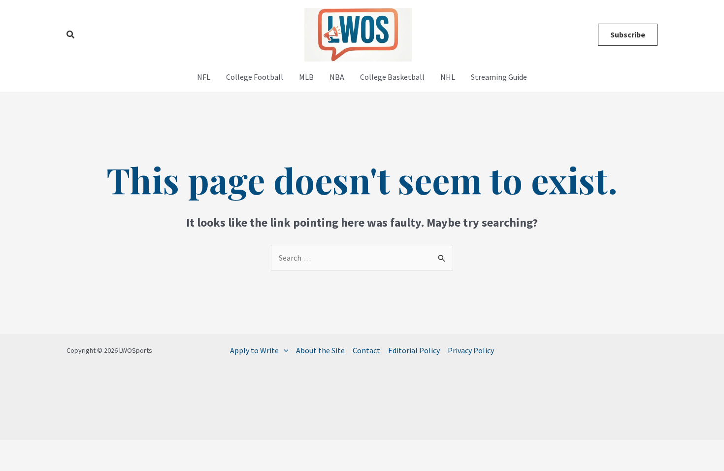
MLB (306, 77)
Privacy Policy (471, 350)
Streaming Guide (499, 77)
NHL (447, 77)
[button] (70, 35)
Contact (366, 350)
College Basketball (392, 77)
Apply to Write (254, 350)
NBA (336, 77)
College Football (254, 77)
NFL (203, 77)
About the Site (320, 350)
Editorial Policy (414, 350)
